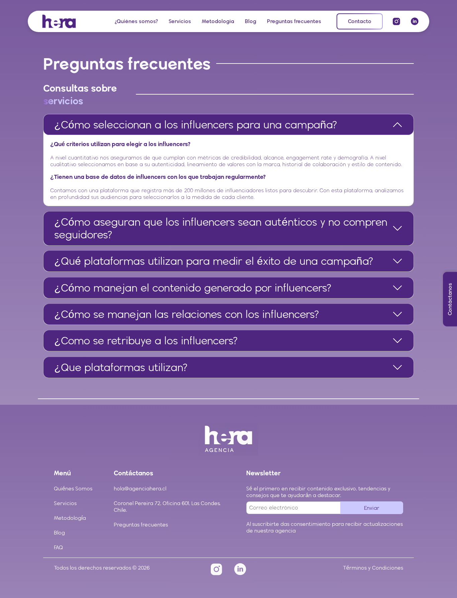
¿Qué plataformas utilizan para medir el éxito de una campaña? (213, 260)
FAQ (58, 547)
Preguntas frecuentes (294, 21)
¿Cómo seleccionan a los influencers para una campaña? (195, 124)
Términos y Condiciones (373, 568)
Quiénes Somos (73, 488)
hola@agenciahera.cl (140, 488)
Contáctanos (450, 299)
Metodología (218, 21)
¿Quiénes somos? (136, 21)
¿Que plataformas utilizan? (121, 367)
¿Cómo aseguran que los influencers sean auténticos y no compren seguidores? (220, 228)
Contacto (359, 21)
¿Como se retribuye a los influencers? (146, 340)
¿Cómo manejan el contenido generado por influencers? (193, 287)
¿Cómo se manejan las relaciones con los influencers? (186, 314)
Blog (250, 21)
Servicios (180, 21)
